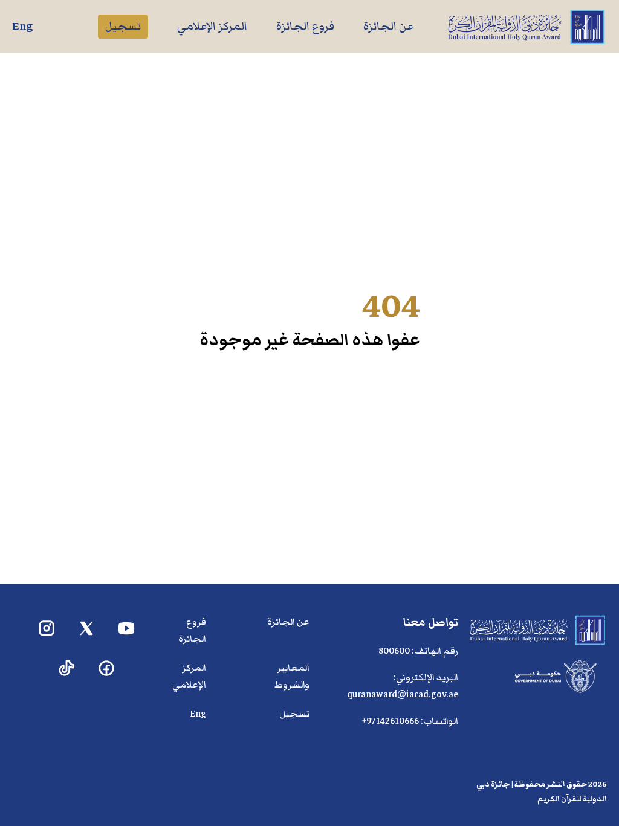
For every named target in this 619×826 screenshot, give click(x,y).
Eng (22, 26)
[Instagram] (46, 628)
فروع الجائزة (305, 26)
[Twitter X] (86, 628)
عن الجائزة (388, 26)
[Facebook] (106, 668)
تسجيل (123, 26)
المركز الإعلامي (212, 26)
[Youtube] (126, 628)
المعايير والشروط (292, 676)
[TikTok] (66, 668)
